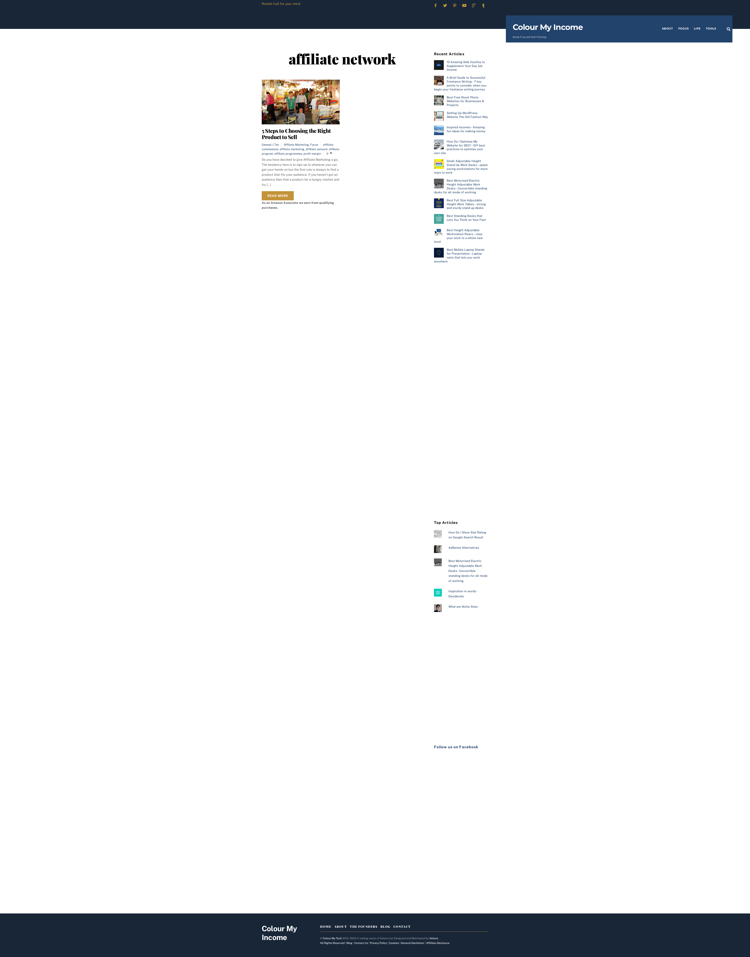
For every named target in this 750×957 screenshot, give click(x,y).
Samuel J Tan (270, 144)
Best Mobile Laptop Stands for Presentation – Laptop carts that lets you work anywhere (459, 255)
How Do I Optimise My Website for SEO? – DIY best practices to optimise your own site (459, 147)
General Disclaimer (412, 943)
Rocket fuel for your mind (281, 4)
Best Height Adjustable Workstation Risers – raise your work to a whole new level (458, 235)
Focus (683, 28)
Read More (277, 196)
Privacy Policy (378, 943)
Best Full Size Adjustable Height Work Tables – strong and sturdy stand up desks (466, 204)
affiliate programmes (288, 153)
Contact (402, 926)
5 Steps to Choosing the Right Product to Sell (296, 134)
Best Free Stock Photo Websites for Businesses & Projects (465, 101)
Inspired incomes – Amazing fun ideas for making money (466, 129)
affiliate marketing (292, 149)
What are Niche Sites (463, 606)
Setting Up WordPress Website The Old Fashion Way (467, 115)
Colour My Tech (332, 938)
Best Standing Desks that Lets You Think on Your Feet (466, 217)
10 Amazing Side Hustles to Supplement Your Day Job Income (466, 65)
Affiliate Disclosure (438, 943)
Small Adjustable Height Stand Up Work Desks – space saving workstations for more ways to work (461, 166)
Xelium (433, 938)
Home (325, 926)
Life (697, 28)
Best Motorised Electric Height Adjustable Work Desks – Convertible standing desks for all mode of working (460, 186)
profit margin (312, 153)
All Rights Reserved (332, 943)
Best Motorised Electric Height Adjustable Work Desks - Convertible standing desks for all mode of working (468, 570)
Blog (385, 926)
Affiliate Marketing (296, 144)
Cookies (394, 943)
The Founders (363, 926)
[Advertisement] (461, 330)
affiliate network (317, 149)
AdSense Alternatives (463, 547)
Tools (711, 28)
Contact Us (361, 943)
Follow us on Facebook (456, 747)
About (667, 28)
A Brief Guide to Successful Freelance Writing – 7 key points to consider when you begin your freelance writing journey (460, 83)
